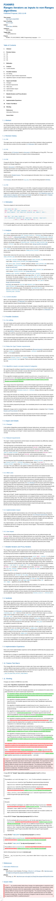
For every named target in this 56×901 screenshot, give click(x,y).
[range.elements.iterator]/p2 (13, 282)
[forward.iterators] (37, 349)
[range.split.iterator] (31, 271)
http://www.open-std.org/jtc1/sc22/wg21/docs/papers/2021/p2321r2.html (35, 876)
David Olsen (9, 26)
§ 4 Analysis (8, 179)
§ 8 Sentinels (15, 152)
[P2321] (48, 179)
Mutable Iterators (16, 175)
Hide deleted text (11, 33)
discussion (27, 152)
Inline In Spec (9, 22)
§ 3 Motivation (30, 144)
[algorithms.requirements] (27, 369)
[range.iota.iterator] (33, 261)
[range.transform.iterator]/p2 (40, 244)
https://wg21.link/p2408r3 (12, 19)
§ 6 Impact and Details (25, 195)
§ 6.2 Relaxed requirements (40, 514)
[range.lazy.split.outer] (11, 267)
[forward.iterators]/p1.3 (20, 237)
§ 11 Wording (30, 482)
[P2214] (12, 331)
